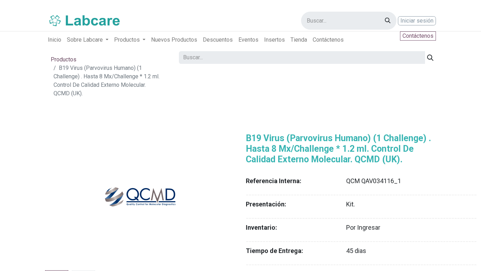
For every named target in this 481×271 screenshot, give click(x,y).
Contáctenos (417, 35)
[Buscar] (387, 21)
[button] (59, 197)
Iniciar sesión (416, 20)
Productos (63, 59)
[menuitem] (54, 40)
